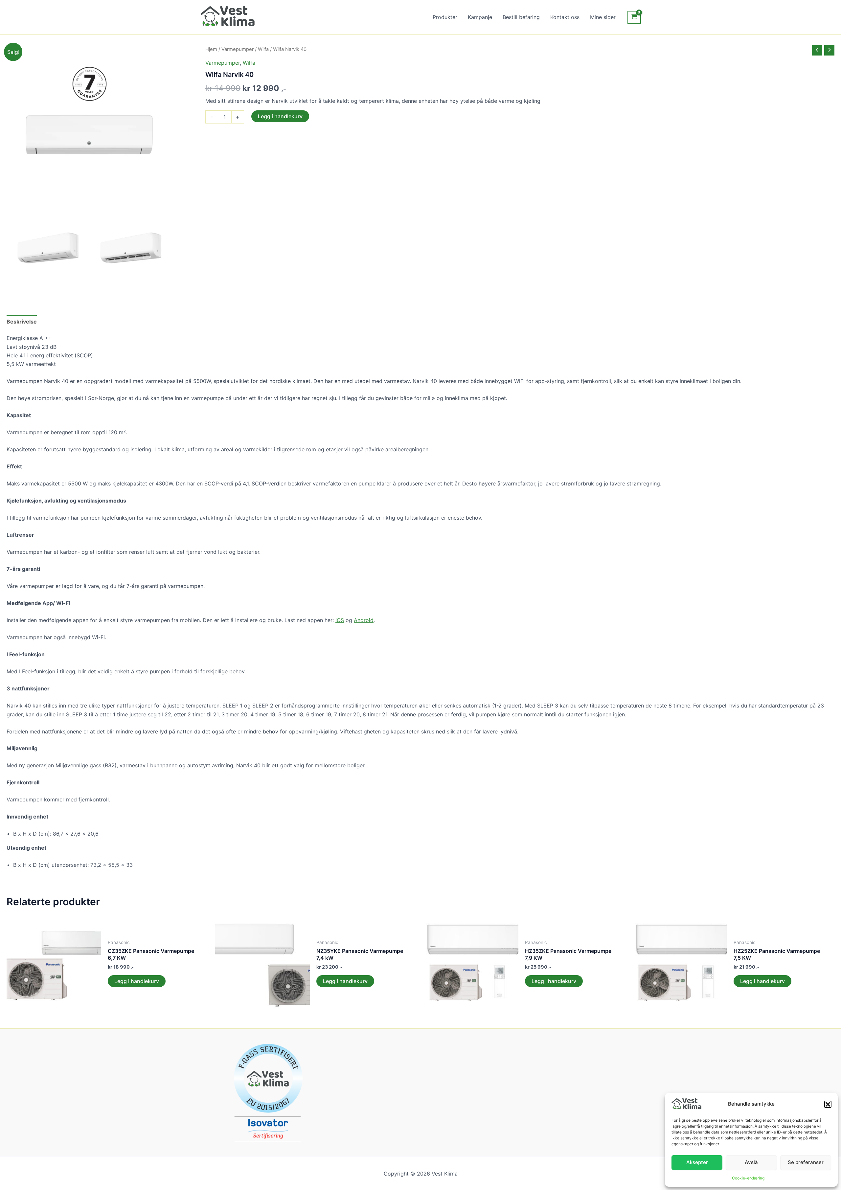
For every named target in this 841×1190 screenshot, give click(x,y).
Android (364, 620)
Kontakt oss (565, 17)
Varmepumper (237, 49)
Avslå (751, 1162)
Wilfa (263, 49)
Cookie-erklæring (748, 1178)
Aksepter (697, 1162)
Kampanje (480, 17)
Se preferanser (806, 1162)
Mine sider (603, 17)
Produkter (445, 17)
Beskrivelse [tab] (22, 321)
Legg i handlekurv (280, 116)
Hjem (211, 49)
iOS (339, 620)
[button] (828, 1104)
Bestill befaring (521, 17)
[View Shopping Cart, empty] (634, 17)
